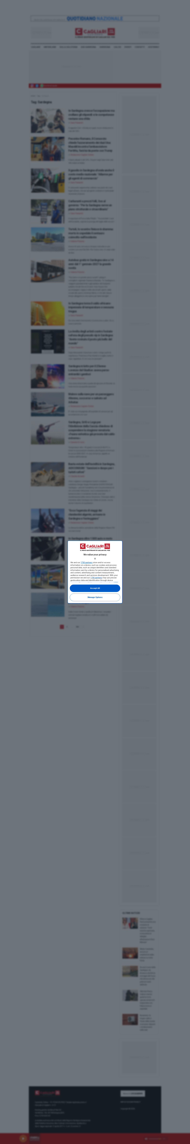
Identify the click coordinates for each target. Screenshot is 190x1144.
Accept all (95, 588)
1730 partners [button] (86, 562)
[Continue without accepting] (95, 559)
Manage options (95, 597)
